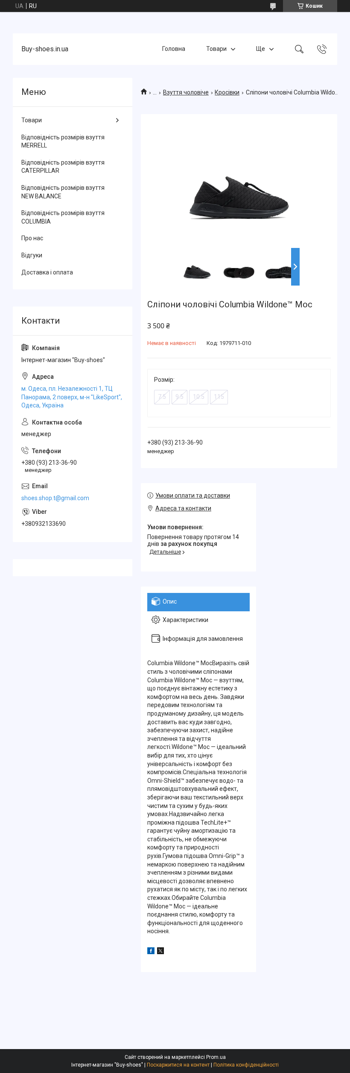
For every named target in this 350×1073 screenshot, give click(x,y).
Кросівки (227, 92)
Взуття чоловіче (186, 92)
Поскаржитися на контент (178, 1065)
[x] (160, 952)
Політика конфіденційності (246, 1065)
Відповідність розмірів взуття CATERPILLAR (63, 166)
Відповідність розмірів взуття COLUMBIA (63, 217)
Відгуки (31, 255)
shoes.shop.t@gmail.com (55, 498)
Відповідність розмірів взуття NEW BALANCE (63, 192)
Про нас (32, 238)
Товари (216, 48)
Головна (173, 48)
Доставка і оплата (47, 272)
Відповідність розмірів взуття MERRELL (63, 141)
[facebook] (151, 952)
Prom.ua (216, 1057)
